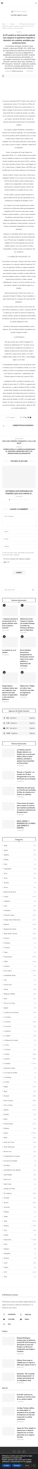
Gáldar (20, 961)
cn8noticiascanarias (17, 71)
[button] (4, 483)
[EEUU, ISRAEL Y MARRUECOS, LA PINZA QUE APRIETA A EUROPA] (8, 824)
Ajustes (27, 1465)
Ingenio (20, 1008)
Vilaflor (20, 1267)
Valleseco (20, 1249)
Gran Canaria (20, 971)
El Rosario (20, 943)
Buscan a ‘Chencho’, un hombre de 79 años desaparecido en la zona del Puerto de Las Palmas (26, 775)
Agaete (20, 850)
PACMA (20, 1114)
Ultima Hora (20, 1239)
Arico (20, 873)
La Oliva (20, 1045)
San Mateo (20, 1165)
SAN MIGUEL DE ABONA (20, 1170)
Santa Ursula (20, 1184)
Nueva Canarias (20, 1100)
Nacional (20, 1096)
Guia (20, 980)
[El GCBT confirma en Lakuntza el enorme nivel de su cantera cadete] (8, 1397)
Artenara (20, 882)
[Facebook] (14, 1451)
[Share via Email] (30, 417)
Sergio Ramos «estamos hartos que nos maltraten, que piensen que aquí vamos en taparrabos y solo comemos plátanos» (10, 692)
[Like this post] (21, 417)
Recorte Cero (20, 1151)
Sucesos (20, 1202)
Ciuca (20, 906)
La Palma (20, 1054)
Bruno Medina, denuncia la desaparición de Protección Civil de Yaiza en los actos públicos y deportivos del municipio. (27, 658)
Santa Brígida (20, 1174)
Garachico (20, 966)
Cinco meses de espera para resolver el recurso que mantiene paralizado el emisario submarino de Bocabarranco (26, 807)
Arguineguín (20, 869)
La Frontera (20, 1017)
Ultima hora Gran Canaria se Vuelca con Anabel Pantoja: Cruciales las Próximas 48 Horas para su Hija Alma (27, 624)
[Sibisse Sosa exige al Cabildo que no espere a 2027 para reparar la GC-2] (8, 1363)
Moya (20, 1091)
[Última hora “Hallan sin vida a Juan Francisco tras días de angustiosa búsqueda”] (28, 677)
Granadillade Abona (20, 975)
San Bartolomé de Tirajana (20, 1156)
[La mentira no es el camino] (10, 642)
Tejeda (20, 1216)
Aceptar (6, 1465)
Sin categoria (20, 1193)
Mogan (20, 1086)
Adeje (20, 845)
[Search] (36, 3)
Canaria (20, 896)
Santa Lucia (20, 1179)
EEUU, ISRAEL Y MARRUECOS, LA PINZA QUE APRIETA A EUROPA (26, 824)
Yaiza (20, 1276)
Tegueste (20, 1212)
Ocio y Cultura (20, 1105)
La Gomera (20, 1022)
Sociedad (20, 1198)
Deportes (20, 924)
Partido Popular (20, 1124)
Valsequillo (20, 1253)
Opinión (20, 1110)
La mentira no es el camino (9, 651)
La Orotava (20, 1049)
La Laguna (20, 1036)
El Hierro (20, 938)
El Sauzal (20, 947)
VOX (20, 1272)
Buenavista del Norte (20, 892)
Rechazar (17, 1465)
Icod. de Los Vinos (20, 1003)
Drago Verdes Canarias (20, 933)
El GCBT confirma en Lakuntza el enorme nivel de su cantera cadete (26, 1397)
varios (20, 1263)
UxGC (20, 1244)
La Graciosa (20, 1026)
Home (3, 24)
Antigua (20, 859)
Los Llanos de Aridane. (20, 1073)
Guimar (20, 989)
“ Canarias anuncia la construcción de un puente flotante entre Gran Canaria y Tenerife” (10, 623)
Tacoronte (20, 1207)
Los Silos (20, 1082)
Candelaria (20, 901)
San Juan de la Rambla (20, 1161)
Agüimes (20, 855)
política (20, 1133)
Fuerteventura (20, 957)
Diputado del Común (20, 929)
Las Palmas (20, 1063)
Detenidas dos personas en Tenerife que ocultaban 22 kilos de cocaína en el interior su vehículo (26, 791)
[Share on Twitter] (26, 418)
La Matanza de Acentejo (20, 1040)
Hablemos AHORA (20, 994)
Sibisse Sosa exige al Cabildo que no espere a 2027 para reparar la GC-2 (26, 1362)
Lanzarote (20, 1059)
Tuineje (20, 1235)
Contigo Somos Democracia (20, 920)
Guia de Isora (20, 984)
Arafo (20, 864)
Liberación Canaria (20, 1068)
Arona (20, 878)
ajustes (28, 1461)
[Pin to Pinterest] (28, 417)
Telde (20, 1221)
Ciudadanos (20, 910)
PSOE (20, 1137)
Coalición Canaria (20, 915)
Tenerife (12, 24)
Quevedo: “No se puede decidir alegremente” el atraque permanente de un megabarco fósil (26, 1377)
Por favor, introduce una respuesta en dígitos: (17, 559)
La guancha (20, 1031)
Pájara (20, 1119)
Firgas (20, 952)
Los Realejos (20, 1077)
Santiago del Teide (20, 1188)
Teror (20, 1230)
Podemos (20, 1128)
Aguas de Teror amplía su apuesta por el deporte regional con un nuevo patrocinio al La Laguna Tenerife (26, 1432)
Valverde (20, 1258)
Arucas (20, 887)
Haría (20, 998)
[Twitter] (19, 1451)
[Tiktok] (24, 1451)
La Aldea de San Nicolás (20, 1012)
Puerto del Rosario (20, 1147)
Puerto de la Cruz (20, 1142)
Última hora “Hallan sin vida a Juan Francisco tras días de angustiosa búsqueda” (27, 690)
